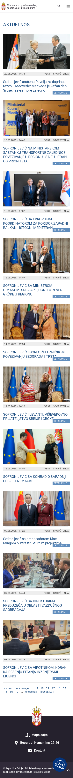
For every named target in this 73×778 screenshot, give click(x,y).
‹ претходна (22, 688)
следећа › (31, 691)
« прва (8, 688)
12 (53, 688)
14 (64, 688)
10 (42, 688)
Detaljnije (62, 92)
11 (47, 688)
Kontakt (39, 750)
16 (11, 691)
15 (5, 691)
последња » (47, 691)
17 (16, 691)
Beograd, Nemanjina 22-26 (39, 743)
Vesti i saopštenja (56, 73)
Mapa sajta (40, 735)
